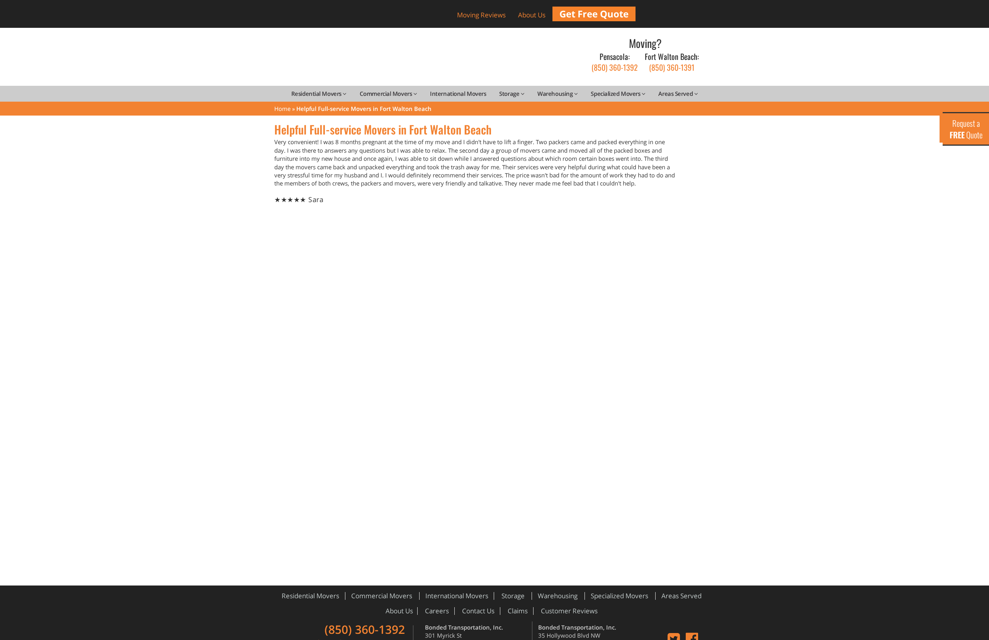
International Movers (458, 93)
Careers (437, 610)
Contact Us (478, 610)
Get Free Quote (594, 13)
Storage (509, 93)
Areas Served (676, 93)
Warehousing (555, 93)
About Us (531, 14)
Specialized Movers (616, 93)
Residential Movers (317, 93)
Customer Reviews (569, 610)
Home (282, 108)
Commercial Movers (386, 93)
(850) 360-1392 (614, 62)
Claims (518, 610)
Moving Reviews (481, 14)
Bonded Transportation (419, 59)
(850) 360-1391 (672, 62)
